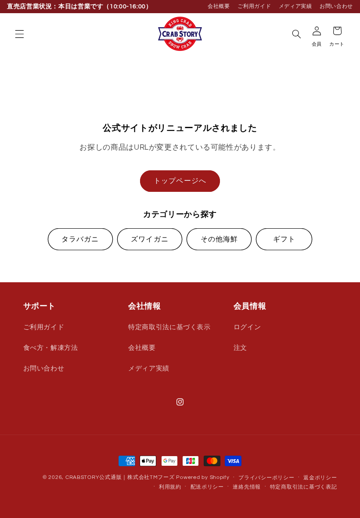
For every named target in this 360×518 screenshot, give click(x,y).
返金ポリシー (320, 477)
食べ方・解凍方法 (50, 348)
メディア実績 (295, 6)
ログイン (247, 327)
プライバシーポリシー (266, 477)
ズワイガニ (149, 239)
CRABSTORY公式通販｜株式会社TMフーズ (120, 477)
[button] (19, 34)
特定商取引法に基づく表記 (303, 487)
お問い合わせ (336, 6)
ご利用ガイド (254, 6)
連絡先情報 (247, 487)
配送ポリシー (207, 487)
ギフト (284, 239)
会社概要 (219, 6)
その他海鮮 (219, 239)
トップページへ (180, 180)
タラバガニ (80, 239)
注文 (240, 348)
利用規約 (170, 487)
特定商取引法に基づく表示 (169, 327)
